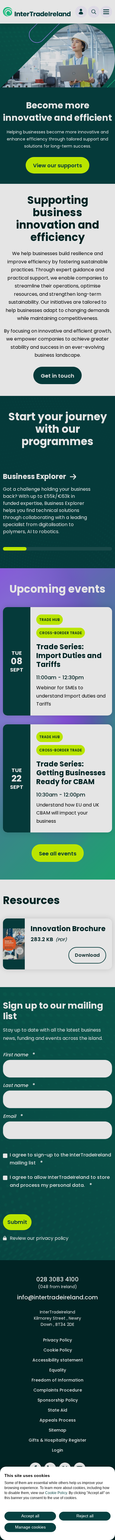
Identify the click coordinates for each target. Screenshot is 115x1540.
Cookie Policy (56, 1493)
